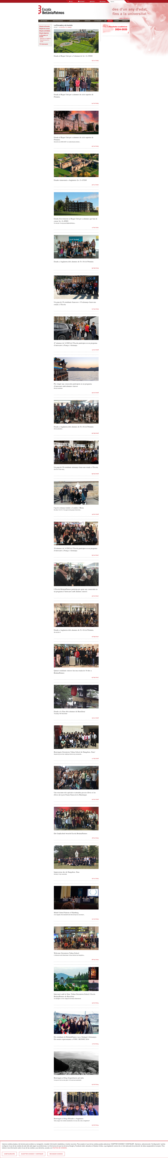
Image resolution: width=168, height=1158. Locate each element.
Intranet (82, 1)
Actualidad (44, 20)
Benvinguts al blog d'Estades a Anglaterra (68, 1118)
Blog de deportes (44, 33)
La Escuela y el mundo (43, 36)
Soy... (71, 1)
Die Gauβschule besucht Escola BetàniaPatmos (70, 833)
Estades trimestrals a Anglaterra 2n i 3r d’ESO (70, 180)
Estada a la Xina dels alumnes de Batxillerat (69, 711)
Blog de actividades (44, 30)
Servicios (87, 20)
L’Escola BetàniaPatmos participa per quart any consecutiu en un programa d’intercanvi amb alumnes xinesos (75, 590)
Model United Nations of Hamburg (66, 912)
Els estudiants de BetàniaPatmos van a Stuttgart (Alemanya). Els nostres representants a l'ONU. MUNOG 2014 (75, 1038)
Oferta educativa (75, 20)
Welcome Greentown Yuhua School (66, 953)
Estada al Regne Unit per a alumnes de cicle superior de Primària (73, 95)
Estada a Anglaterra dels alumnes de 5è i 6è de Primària (73, 261)
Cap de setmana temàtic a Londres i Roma (69, 508)
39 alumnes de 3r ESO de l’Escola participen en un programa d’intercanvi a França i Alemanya (75, 549)
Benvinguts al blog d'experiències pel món (69, 1078)
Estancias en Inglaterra (45, 38)
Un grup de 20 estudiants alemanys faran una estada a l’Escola (76, 467)
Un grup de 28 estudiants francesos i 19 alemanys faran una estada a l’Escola (75, 303)
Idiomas (103, 1)
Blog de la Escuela (44, 26)
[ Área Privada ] (124, 18)
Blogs (110, 20)
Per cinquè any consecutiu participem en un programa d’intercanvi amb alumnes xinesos (73, 385)
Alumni (117, 20)
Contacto (125, 20)
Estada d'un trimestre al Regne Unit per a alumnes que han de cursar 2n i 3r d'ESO (75, 219)
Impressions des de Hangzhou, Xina (66, 872)
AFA (105, 20)
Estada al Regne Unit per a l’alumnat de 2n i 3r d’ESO (73, 56)
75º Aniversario (43, 44)
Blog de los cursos (44, 28)
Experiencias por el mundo (44, 40)
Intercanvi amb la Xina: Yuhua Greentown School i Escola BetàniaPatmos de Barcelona (74, 995)
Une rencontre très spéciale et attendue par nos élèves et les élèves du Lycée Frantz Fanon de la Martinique (75, 793)
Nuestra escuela (58, 20)
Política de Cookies (59, 1148)
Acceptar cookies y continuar (32, 1154)
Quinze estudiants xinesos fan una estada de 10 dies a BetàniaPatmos (73, 671)
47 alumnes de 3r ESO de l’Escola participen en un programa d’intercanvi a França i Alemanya (75, 344)
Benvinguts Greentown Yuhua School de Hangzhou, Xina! (74, 752)
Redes (93, 1)
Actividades (97, 20)
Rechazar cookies (56, 1154)
